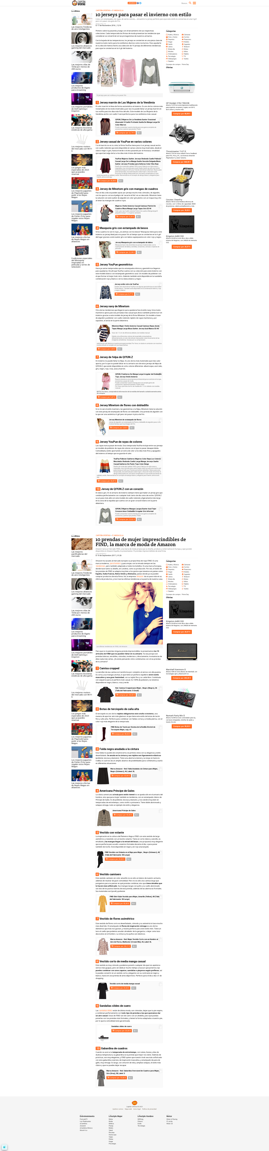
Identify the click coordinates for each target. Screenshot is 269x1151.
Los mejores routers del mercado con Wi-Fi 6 (81, 148)
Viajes (111, 1137)
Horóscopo (112, 1135)
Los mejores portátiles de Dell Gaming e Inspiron (81, 108)
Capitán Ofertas (103, 10)
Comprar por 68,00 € (122, 734)
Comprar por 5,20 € (126, 217)
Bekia (111, 1119)
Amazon (140, 576)
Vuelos (186, 59)
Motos (186, 49)
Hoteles (186, 42)
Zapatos (171, 61)
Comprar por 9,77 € (125, 294)
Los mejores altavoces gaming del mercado (81, 46)
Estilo (139, 1123)
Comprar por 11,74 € (127, 133)
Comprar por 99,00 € (181, 726)
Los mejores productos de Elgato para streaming (80, 87)
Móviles (170, 51)
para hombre (115, 563)
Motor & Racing (172, 1119)
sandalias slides (105, 1010)
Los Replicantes (85, 1121)
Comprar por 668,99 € (182, 162)
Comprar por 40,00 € (124, 815)
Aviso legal (137, 1109)
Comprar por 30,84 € (122, 776)
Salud (111, 1130)
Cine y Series (172, 37)
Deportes (171, 39)
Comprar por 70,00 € (118, 1078)
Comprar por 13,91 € (127, 519)
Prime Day (185, 64)
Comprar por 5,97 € (107, 397)
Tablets (186, 54)
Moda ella (118, 10)
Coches (186, 37)
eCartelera (83, 1123)
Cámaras (187, 34)
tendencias (100, 566)
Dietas (111, 1139)
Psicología (112, 1143)
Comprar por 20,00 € (116, 859)
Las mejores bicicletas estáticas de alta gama (81, 128)
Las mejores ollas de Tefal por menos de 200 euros (80, 66)
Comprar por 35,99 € (108, 181)
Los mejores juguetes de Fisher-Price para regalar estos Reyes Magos (81, 217)
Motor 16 (170, 1123)
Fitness (140, 1121)
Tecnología (171, 56)
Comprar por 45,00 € (121, 904)
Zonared (83, 1126)
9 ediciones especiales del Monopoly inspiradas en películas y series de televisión (81, 262)
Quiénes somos (118, 1109)
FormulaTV (84, 1119)
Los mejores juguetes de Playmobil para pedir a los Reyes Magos (81, 193)
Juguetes (187, 44)
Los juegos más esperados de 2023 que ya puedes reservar (80, 170)
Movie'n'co (83, 1130)
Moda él (186, 47)
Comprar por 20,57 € (181, 247)
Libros (170, 47)
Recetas (112, 1132)
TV (185, 56)
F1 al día (169, 1121)
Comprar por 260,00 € (182, 678)
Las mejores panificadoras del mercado (79, 553)
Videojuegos (172, 59)
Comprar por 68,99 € (181, 114)
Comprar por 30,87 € (108, 481)
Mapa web (128, 1109)
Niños (186, 51)
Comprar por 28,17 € (122, 946)
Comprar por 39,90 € (181, 210)
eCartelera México (86, 1128)
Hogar (170, 42)
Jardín (170, 44)
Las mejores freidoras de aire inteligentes (81, 27)
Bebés (111, 1128)
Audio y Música (173, 34)
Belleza (111, 1123)
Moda (111, 1121)
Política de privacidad (149, 1109)
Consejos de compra (173, 64)
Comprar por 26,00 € (127, 695)
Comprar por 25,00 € (123, 1031)
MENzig (140, 1119)
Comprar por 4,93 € (107, 349)
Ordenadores (172, 54)
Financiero (187, 39)
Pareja (111, 1126)
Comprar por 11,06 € (127, 252)
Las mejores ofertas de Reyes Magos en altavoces (80, 239)
